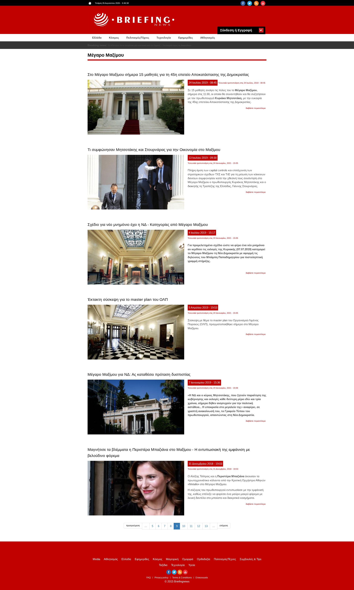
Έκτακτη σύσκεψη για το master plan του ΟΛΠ (128, 299)
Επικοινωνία (202, 578)
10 (183, 526)
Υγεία (191, 565)
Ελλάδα (97, 37)
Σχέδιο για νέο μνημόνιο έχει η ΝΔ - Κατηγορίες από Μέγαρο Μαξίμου (148, 224)
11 (191, 526)
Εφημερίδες (185, 37)
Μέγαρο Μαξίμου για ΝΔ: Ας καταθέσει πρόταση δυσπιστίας (139, 374)
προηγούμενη (133, 525)
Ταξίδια (163, 565)
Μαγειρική (172, 559)
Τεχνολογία (164, 37)
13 (206, 526)
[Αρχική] (135, 20)
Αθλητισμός (207, 37)
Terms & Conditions (182, 578)
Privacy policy (161, 578)
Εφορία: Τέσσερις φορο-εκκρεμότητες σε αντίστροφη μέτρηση (135, 45)
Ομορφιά (187, 559)
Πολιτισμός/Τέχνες (137, 37)
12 (198, 526)
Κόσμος (114, 37)
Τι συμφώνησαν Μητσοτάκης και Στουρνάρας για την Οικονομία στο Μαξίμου (154, 149)
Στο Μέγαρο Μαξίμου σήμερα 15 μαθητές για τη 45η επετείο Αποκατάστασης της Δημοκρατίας (168, 74)
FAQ (148, 578)
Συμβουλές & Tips (250, 559)
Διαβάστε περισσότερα (256, 108)
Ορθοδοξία (203, 559)
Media (96, 559)
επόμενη (224, 525)
